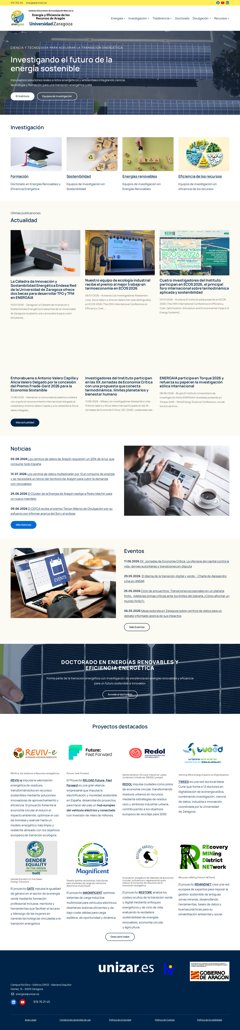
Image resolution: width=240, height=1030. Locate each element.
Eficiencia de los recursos (200, 176)
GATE (30, 889)
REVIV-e (16, 780)
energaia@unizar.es (36, 2)
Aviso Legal (30, 1019)
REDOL (127, 784)
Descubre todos (120, 936)
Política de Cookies (165, 1019)
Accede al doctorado (120, 694)
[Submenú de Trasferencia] (171, 18)
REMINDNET (203, 884)
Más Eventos (136, 627)
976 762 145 (17, 2)
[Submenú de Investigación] (148, 18)
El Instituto (22, 96)
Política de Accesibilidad (209, 1019)
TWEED (183, 782)
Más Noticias (23, 524)
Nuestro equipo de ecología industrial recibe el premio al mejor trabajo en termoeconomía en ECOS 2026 (117, 284)
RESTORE (145, 892)
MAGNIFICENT (92, 893)
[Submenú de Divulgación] (210, 18)
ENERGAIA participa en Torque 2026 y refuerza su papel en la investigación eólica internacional (192, 382)
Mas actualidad (25, 422)
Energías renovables (139, 176)
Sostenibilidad (79, 176)
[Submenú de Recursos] (228, 18)
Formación (20, 176)
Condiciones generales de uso (75, 1019)
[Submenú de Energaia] (124, 18)
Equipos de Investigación (57, 96)
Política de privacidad (120, 1019)
